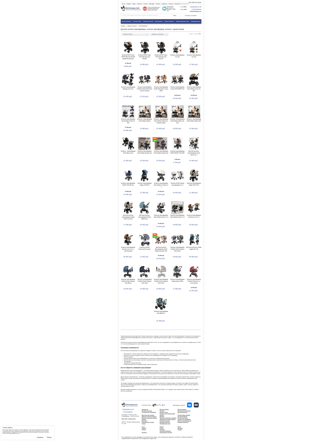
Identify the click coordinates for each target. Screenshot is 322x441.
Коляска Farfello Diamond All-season (145, 248)
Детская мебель (159, 21)
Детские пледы (164, 412)
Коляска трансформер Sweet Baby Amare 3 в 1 (177, 216)
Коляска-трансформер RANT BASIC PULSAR (177, 152)
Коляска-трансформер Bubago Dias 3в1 (128, 88)
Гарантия (164, 3)
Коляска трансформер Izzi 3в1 (194, 56)
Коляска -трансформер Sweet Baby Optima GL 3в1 (177, 120)
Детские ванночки (182, 412)
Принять (49, 437)
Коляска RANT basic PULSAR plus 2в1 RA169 (144, 56)
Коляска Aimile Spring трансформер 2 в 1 (177, 184)
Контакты (177, 3)
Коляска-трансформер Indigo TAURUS (145, 184)
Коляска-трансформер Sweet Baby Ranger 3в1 (161, 152)
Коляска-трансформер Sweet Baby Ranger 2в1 (144, 152)
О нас (123, 3)
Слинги (144, 423)
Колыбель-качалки (165, 420)
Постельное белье (183, 418)
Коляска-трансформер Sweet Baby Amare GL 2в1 (194, 88)
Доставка (151, 3)
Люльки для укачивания (184, 419)
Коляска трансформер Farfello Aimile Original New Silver (177, 249)
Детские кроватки (182, 416)
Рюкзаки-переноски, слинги (182, 21)
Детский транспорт (169, 21)
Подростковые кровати (184, 415)
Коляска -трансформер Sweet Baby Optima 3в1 (194, 120)
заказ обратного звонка (195, 2)
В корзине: (190, 15)
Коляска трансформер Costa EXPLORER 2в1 (177, 88)
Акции (134, 3)
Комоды (144, 419)
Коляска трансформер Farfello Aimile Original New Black (128, 281)
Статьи (145, 3)
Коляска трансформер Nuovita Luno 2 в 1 (194, 216)
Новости (139, 3)
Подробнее (40, 437)
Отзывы (171, 3)
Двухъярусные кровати (148, 415)
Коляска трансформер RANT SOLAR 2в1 (128, 184)
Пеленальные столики (148, 422)
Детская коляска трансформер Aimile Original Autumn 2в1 (161, 249)
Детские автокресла (126, 21)
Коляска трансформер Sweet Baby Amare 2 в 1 (161, 216)
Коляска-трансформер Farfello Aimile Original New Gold (145, 281)
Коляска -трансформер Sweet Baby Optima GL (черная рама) (161, 120)
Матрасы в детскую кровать (149, 418)
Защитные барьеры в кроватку (168, 418)
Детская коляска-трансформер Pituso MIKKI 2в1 (144, 217)
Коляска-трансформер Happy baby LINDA (177, 280)
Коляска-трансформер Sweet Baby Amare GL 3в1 (128, 120)
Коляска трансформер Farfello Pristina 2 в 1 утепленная (194, 281)
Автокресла (145, 409)
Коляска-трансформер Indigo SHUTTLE (194, 184)
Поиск (174, 15)
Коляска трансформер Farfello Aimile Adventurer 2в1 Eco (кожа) (144, 88)
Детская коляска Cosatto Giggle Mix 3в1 (193, 248)
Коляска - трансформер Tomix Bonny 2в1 (128, 152)
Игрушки (162, 410)
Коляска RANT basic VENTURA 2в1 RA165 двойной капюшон (128, 56)
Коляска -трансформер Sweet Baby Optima (144, 120)
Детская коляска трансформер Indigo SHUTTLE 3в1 (128, 217)
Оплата (158, 3)
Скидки (129, 3)
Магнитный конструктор (184, 410)
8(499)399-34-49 (195, 7)
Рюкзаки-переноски (183, 422)
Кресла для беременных (184, 420)
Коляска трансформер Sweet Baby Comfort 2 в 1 (161, 185)
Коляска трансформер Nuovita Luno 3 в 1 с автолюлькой (128, 249)
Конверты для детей (148, 21)
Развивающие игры (195, 21)
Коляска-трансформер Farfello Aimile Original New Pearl (161, 281)
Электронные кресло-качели (167, 419)
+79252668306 (196, 9)
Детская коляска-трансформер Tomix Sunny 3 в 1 (194, 153)
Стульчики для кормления (149, 412)
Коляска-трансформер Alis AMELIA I (161, 312)
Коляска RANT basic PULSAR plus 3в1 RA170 (161, 56)
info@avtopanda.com (195, 11)
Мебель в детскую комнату (149, 416)
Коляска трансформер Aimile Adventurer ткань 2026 (161, 88)
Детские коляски (137, 21)
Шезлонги (144, 420)
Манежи (162, 416)
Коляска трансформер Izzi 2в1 (177, 56)
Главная (123, 26)
